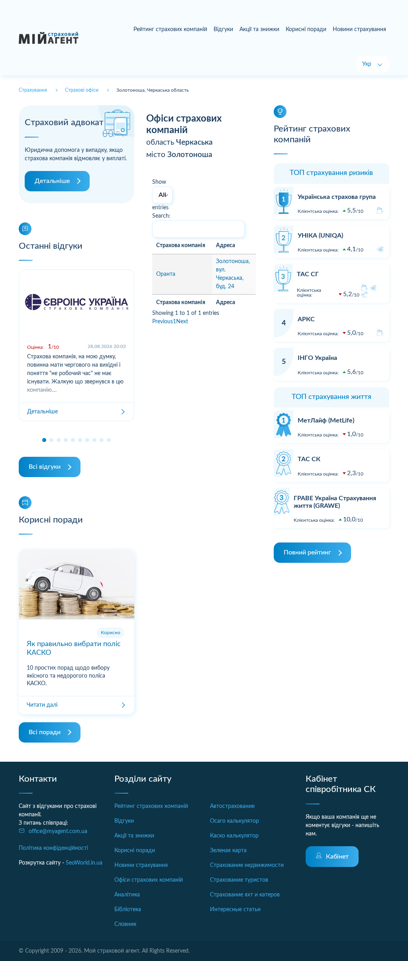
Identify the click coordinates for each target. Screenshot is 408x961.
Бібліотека (127, 909)
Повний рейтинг (307, 552)
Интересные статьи (235, 909)
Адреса (225, 245)
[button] (44, 440)
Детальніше (52, 181)
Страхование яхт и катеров (245, 895)
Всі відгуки (45, 467)
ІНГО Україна (317, 358)
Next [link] (182, 321)
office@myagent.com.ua (58, 831)
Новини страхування (359, 29)
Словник (125, 924)
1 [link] (174, 321)
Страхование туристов (239, 880)
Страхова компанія (180, 245)
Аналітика (127, 895)
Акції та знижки (259, 29)
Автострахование (232, 806)
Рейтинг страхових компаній (170, 29)
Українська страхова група (337, 197)
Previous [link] (162, 321)
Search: (161, 216)
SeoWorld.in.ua (84, 863)
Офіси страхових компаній (148, 880)
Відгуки (223, 29)
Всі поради (45, 732)
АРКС (306, 319)
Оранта (165, 274)
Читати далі (42, 705)
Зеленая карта (228, 850)
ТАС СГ (308, 274)
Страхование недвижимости (247, 865)
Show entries (160, 194)
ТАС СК (309, 459)
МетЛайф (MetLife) (326, 420)
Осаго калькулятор (234, 821)
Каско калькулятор (234, 836)
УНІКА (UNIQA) (320, 235)
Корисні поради (306, 29)
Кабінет (337, 856)
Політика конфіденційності (53, 848)
